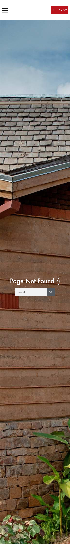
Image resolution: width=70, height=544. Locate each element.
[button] (6, 10)
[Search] (51, 292)
